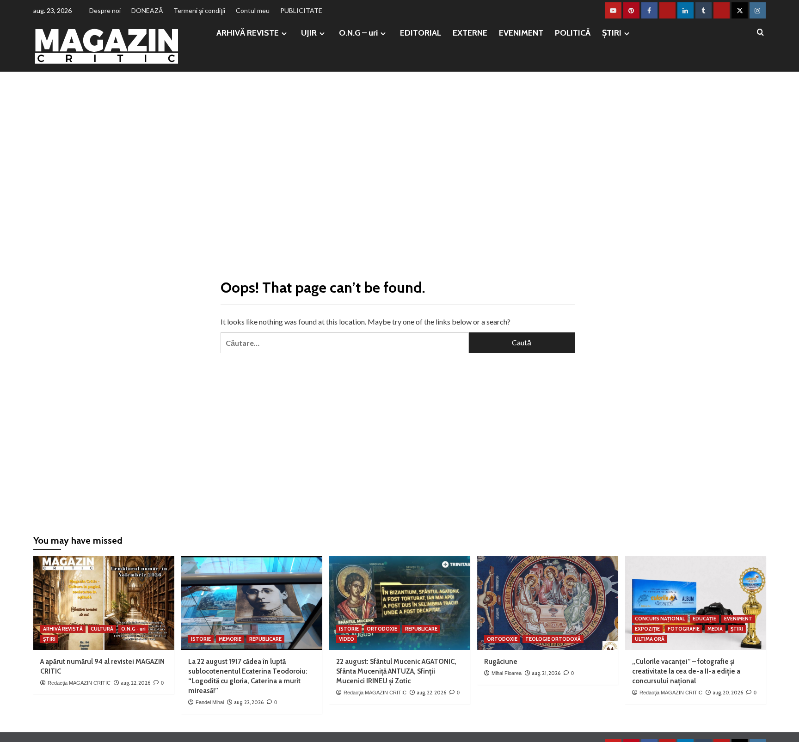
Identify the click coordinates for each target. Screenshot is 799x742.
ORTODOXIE (382, 628)
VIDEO (346, 639)
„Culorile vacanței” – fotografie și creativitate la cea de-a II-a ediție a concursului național (686, 671)
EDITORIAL (420, 33)
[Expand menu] (284, 33)
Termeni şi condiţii (199, 10)
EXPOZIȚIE (647, 628)
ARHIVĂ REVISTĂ (63, 628)
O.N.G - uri (133, 628)
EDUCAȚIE (704, 618)
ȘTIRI (611, 33)
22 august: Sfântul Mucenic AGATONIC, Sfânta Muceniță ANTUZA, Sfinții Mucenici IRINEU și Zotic (396, 671)
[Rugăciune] (547, 603)
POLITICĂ (572, 33)
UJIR (309, 33)
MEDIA (715, 628)
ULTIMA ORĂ (649, 639)
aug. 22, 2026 (135, 683)
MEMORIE (230, 639)
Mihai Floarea (507, 673)
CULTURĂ (102, 628)
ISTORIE (201, 639)
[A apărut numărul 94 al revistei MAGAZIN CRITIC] (103, 603)
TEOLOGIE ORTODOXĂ (553, 639)
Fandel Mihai (210, 702)
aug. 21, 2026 (546, 673)
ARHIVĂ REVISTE (247, 33)
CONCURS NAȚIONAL (660, 618)
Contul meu (253, 10)
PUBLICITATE (301, 10)
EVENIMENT (521, 33)
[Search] (760, 33)
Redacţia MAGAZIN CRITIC (79, 683)
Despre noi (105, 10)
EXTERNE (470, 33)
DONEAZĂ (147, 10)
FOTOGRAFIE (684, 628)
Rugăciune (500, 661)
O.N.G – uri (358, 33)
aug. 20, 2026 (728, 692)
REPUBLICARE (265, 639)
